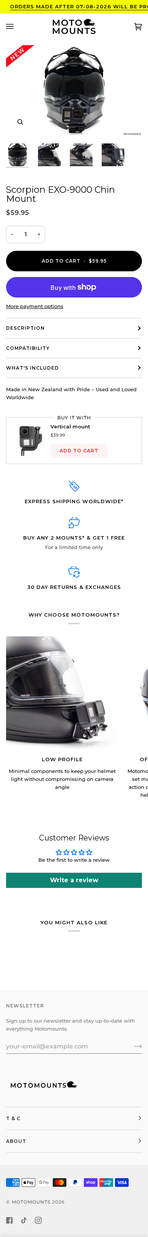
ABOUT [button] (16, 1141)
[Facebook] (9, 1220)
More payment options (34, 306)
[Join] (132, 1046)
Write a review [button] (74, 880)
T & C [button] (13, 1118)
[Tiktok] (23, 1220)
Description (25, 328)
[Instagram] (38, 1220)
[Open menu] (17, 27)
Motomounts (31, 1202)
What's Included (32, 368)
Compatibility (28, 348)
